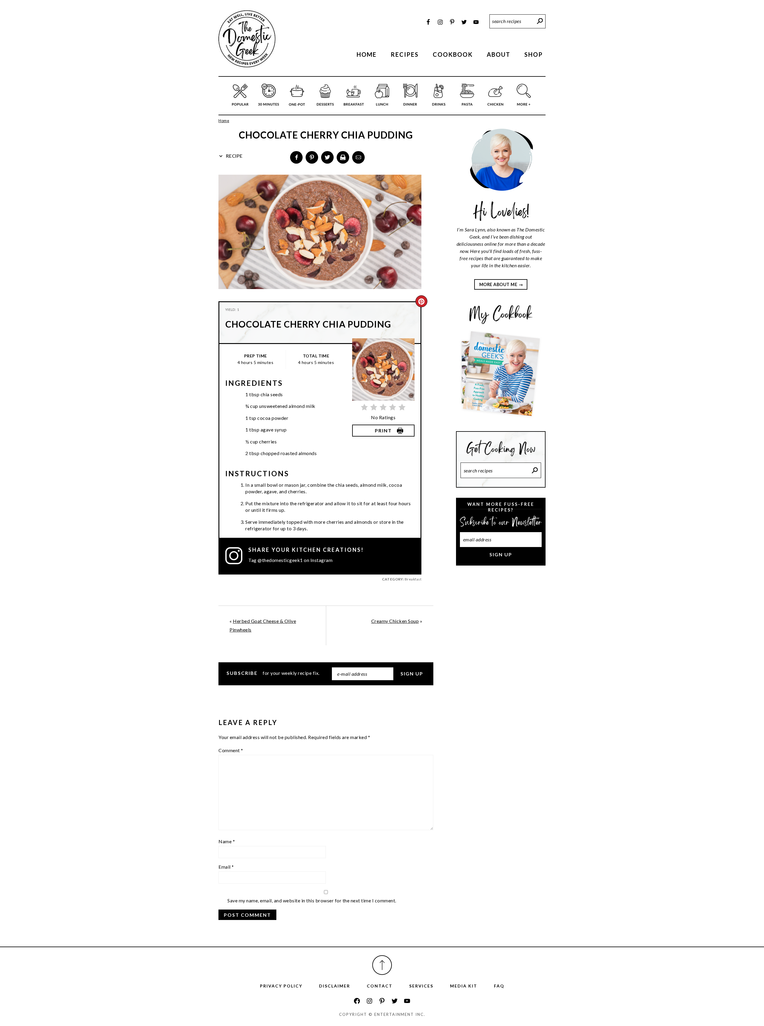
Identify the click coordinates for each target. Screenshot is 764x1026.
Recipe (234, 156)
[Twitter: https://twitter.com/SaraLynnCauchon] (394, 1001)
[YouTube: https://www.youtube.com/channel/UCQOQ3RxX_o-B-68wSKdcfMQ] (407, 1001)
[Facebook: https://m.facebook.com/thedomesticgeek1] (357, 1001)
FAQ (499, 985)
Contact (379, 985)
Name (226, 841)
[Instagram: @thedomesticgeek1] (236, 556)
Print (383, 430)
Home (223, 120)
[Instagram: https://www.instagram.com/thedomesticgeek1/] (369, 1001)
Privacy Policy (281, 985)
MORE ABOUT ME (498, 284)
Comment (230, 750)
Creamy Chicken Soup (395, 621)
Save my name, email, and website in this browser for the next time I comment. (311, 900)
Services (421, 985)
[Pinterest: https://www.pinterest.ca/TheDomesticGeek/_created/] (382, 1001)
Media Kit (463, 985)
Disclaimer (334, 985)
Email (226, 867)
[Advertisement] (501, 670)
